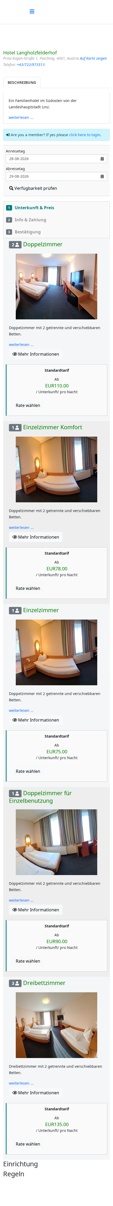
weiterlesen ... (21, 117)
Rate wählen (28, 405)
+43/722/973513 (31, 64)
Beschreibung (22, 82)
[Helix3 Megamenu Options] (32, 11)
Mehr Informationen (38, 354)
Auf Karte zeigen (93, 58)
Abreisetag (15, 168)
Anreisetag (15, 151)
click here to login (84, 134)
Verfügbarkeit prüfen (35, 188)
